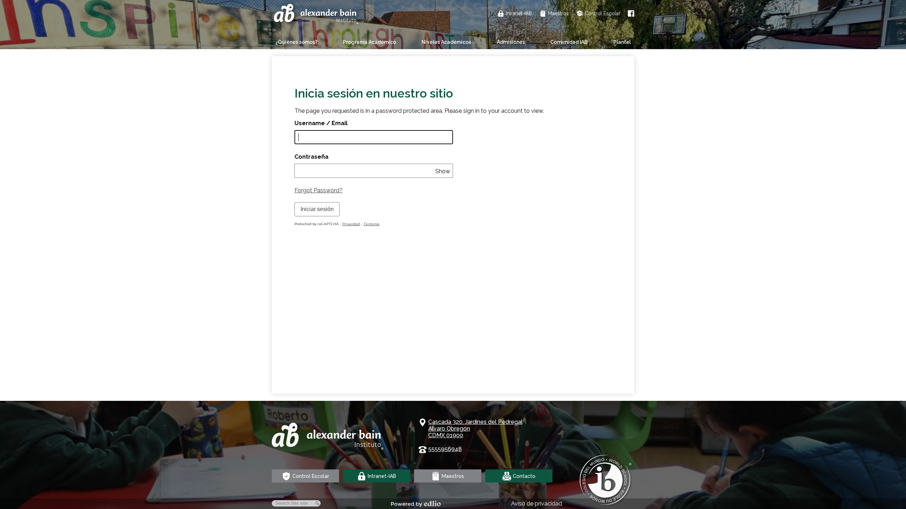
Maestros (558, 13)
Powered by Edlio (416, 503)
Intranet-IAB (519, 13)
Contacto (524, 476)
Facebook (631, 13)
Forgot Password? (318, 190)
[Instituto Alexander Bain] (317, 15)
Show (442, 171)
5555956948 (445, 449)
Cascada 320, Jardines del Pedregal (475, 429)
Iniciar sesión (317, 209)
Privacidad (351, 224)
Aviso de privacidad (536, 503)
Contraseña (311, 156)
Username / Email (321, 123)
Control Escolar (602, 13)
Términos (371, 224)
